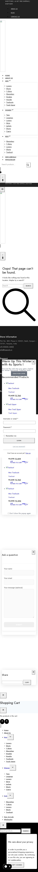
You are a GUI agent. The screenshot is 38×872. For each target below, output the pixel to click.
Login (19, 441)
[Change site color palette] (7, 866)
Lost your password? (19, 446)
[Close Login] (3, 695)
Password (10, 427)
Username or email (14, 419)
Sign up (28, 453)
